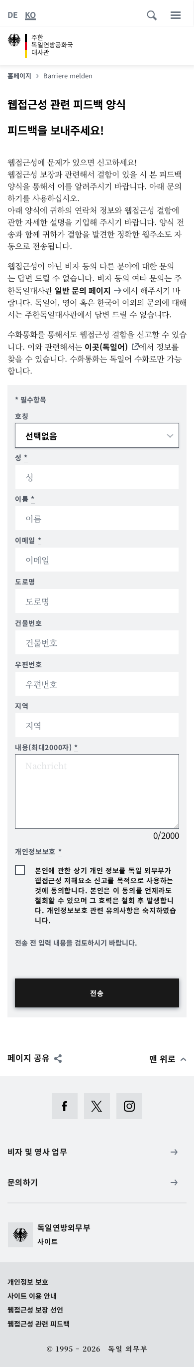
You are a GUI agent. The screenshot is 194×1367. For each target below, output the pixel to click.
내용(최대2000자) (46, 747)
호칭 (21, 416)
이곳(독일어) (106, 347)
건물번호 (28, 623)
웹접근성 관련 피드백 (38, 1324)
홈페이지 (19, 75)
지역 (21, 706)
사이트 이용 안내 (32, 1296)
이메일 (28, 540)
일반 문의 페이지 (83, 290)
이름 (25, 499)
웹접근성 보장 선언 (35, 1310)
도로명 (25, 581)
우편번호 (28, 664)
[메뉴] (176, 15)
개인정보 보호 (27, 1282)
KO (30, 14)
